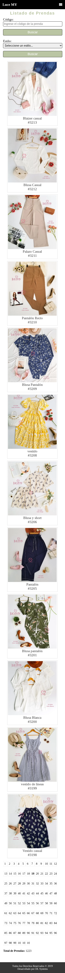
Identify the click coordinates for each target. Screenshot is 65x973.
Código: (8, 19)
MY (10, 4)
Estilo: (7, 41)
